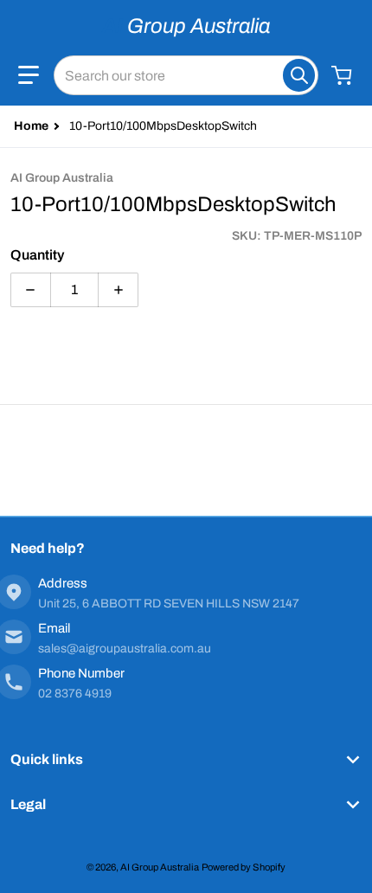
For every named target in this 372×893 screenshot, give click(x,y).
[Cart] (343, 75)
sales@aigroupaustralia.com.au (124, 648)
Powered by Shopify (243, 867)
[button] (28, 75)
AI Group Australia (159, 867)
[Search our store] (299, 75)
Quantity (37, 254)
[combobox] (186, 75)
